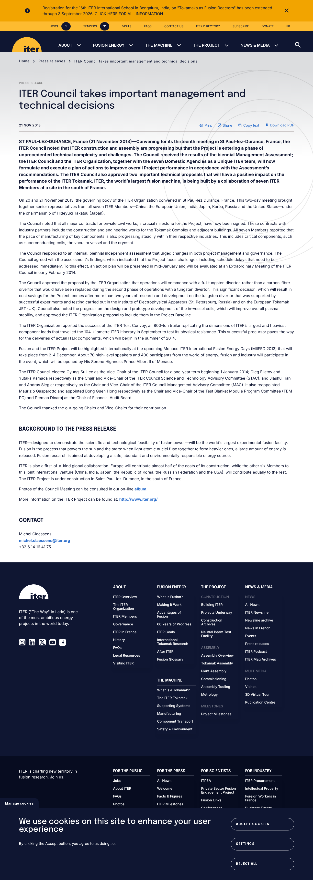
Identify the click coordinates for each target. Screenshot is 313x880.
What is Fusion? (170, 597)
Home (24, 61)
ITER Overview (125, 597)
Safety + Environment (174, 729)
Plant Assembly (213, 671)
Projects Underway (216, 613)
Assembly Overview (217, 656)
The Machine (158, 45)
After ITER (165, 652)
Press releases (52, 61)
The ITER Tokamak (172, 698)
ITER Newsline (257, 613)
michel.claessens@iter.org (44, 540)
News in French (257, 628)
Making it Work (169, 605)
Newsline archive (259, 620)
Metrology (209, 695)
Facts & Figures (169, 796)
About (65, 45)
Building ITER (212, 605)
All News (252, 605)
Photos (251, 679)
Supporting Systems (173, 706)
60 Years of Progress (174, 624)
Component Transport (175, 722)
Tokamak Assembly (217, 663)
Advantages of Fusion (169, 615)
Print (208, 125)
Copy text (251, 125)
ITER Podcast (256, 652)
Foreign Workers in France (260, 798)
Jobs (117, 781)
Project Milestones (216, 714)
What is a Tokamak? (173, 690)
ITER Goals (166, 632)
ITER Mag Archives (260, 660)
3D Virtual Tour (257, 695)
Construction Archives (212, 622)
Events (250, 636)
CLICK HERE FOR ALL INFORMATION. (129, 13)
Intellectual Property (261, 789)
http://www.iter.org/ (138, 499)
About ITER (122, 789)
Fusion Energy (108, 45)
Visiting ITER (123, 663)
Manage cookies (19, 803)
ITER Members (125, 617)
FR (288, 26)
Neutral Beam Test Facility (216, 634)
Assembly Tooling (215, 687)
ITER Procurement (260, 781)
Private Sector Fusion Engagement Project (218, 791)
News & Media (255, 45)
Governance (123, 624)
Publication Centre (260, 702)
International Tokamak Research (172, 642)
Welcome (164, 789)
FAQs (117, 648)
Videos (251, 687)
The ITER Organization (123, 607)
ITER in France (125, 632)
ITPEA (206, 781)
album (140, 489)
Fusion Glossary (170, 660)
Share (227, 125)
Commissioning (213, 679)
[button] (304, 41)
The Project (206, 45)
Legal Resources (126, 656)
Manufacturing (169, 714)
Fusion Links (211, 800)
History (119, 640)
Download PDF (282, 125)
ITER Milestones (170, 804)
